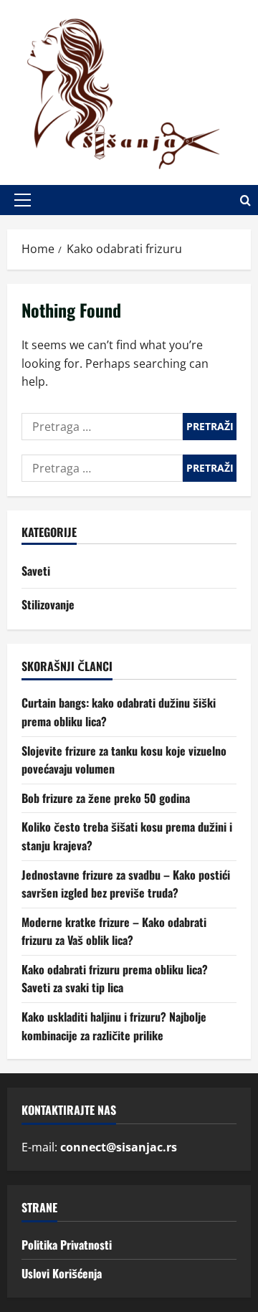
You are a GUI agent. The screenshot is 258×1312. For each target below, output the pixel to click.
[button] (22, 200)
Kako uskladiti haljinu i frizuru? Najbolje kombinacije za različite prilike (114, 1026)
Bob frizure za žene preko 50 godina (106, 798)
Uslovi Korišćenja (62, 1273)
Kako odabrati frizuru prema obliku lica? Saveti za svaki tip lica (115, 979)
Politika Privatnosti (67, 1244)
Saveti (36, 570)
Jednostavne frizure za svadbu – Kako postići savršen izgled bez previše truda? (126, 884)
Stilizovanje (48, 604)
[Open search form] (245, 200)
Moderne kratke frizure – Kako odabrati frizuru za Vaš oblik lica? (114, 931)
